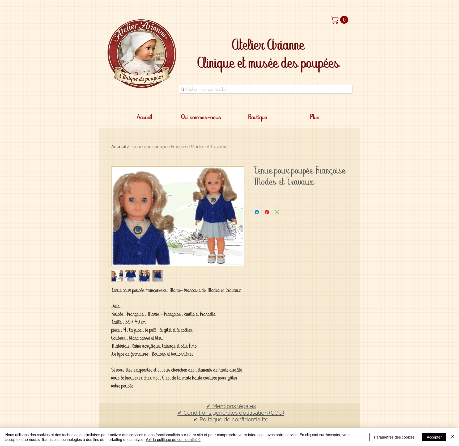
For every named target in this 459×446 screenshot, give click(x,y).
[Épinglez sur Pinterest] (267, 212)
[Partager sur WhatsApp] (277, 212)
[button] (340, 20)
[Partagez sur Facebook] (257, 212)
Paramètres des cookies (394, 437)
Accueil (118, 146)
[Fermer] (452, 437)
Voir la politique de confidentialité (173, 439)
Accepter (434, 437)
